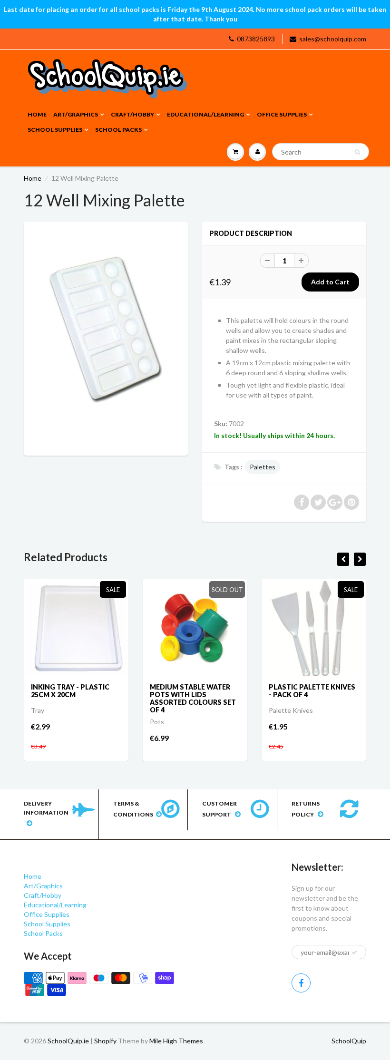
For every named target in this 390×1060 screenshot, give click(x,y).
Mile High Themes (176, 1041)
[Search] (357, 152)
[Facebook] (301, 982)
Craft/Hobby (132, 114)
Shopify (105, 1041)
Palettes (262, 467)
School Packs (118, 129)
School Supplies (55, 129)
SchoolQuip (349, 1041)
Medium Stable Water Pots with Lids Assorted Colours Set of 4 (193, 698)
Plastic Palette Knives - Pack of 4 (312, 691)
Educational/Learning (205, 114)
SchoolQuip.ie (68, 1041)
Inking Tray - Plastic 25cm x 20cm (70, 691)
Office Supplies (282, 114)
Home (37, 114)
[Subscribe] (354, 952)
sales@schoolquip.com (332, 39)
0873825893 (256, 39)
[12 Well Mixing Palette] (106, 337)
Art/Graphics (75, 114)
